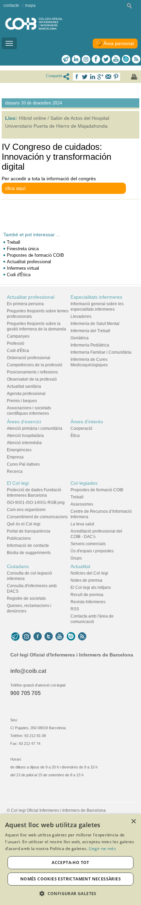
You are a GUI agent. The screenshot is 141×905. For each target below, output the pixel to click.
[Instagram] (26, 636)
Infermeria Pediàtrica (89, 345)
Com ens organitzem (26, 509)
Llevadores (80, 316)
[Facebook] (96, 59)
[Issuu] (125, 59)
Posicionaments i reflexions (32, 372)
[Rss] (136, 59)
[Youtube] (116, 59)
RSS (74, 609)
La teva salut (82, 524)
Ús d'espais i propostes (92, 551)
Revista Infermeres (87, 601)
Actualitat (80, 566)
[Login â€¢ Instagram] (86, 59)
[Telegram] (66, 59)
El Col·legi (18, 483)
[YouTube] (59, 636)
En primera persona (25, 303)
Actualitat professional (29, 261)
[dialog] (70, 859)
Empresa (15, 457)
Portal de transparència (28, 531)
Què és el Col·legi (23, 524)
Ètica (75, 435)
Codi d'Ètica (18, 274)
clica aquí (15, 188)
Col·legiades (84, 483)
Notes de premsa (86, 580)
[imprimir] (134, 77)
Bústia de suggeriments (29, 552)
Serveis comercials (88, 543)
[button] (70, 893)
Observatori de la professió (32, 379)
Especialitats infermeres (96, 297)
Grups (76, 558)
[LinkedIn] (76, 59)
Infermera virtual (23, 268)
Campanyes (18, 336)
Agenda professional (26, 393)
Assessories (81, 504)
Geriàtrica (79, 338)
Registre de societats (26, 598)
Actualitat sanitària (24, 386)
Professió (15, 343)
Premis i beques (22, 400)
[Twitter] (106, 59)
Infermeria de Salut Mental (94, 323)
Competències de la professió (34, 365)
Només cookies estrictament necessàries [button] (70, 879)
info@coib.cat (28, 671)
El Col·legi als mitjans (90, 587)
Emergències (19, 450)
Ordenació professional (28, 357)
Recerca (15, 471)
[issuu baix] (70, 636)
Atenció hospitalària (25, 435)
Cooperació (81, 428)
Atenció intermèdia (24, 442)
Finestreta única (23, 248)
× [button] (133, 821)
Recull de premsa (86, 594)
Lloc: (11, 118)
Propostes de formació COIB (35, 255)
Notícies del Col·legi (89, 573)
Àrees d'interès (86, 421)
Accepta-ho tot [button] (70, 862)
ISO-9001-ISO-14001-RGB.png (36, 502)
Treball (13, 242)
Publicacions (19, 538)
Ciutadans (18, 566)
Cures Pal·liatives (23, 464)
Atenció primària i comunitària (34, 428)
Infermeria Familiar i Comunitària (100, 352)
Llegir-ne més (102, 848)
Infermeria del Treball (90, 330)
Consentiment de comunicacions (37, 516)
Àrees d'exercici (24, 421)
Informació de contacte (28, 545)
